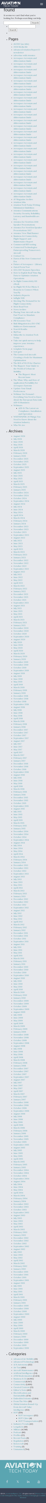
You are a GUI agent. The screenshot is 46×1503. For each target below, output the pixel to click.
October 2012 (19, 905)
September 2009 (21, 1009)
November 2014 (20, 834)
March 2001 (19, 1297)
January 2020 (19, 659)
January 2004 (19, 1201)
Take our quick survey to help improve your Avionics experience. (27, 343)
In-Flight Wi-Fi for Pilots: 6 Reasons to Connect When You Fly (26, 290)
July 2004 (17, 1184)
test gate (17, 351)
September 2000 (21, 1314)
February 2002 (20, 1266)
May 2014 (17, 851)
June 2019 (18, 679)
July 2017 (17, 744)
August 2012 (19, 910)
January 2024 (19, 523)
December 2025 (20, 458)
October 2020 (20, 633)
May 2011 (17, 952)
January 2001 (19, 1303)
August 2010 (19, 978)
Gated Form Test (21, 267)
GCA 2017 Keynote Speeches (26, 270)
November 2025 (20, 461)
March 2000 (19, 1331)
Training (17, 1446)
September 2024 (21, 501)
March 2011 (18, 958)
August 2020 (19, 639)
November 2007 (20, 1071)
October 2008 (20, 1040)
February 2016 (20, 792)
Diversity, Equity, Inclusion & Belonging (24, 1495)
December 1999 (20, 1339)
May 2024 (18, 512)
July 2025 (17, 473)
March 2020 (19, 653)
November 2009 (21, 1003)
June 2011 (17, 950)
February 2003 (20, 1232)
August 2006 (19, 1113)
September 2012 (21, 907)
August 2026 (19, 436)
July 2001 (17, 1286)
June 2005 (18, 1153)
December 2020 (20, 628)
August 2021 (19, 605)
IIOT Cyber (23, 1418)
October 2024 (20, 498)
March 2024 (19, 518)
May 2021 (17, 614)
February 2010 (20, 995)
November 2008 (21, 1037)
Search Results (20, 329)
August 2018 (19, 707)
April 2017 (18, 752)
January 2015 (19, 828)
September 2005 (21, 1145)
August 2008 (19, 1046)
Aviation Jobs (19, 202)
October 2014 (19, 837)
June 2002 (18, 1255)
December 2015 (20, 797)
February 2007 (20, 1096)
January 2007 (19, 1099)
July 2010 (17, 981)
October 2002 (20, 1243)
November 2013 (20, 868)
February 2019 (20, 690)
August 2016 (19, 775)
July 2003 (17, 1218)
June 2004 (18, 1187)
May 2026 (17, 444)
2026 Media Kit (20, 47)
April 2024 (18, 515)
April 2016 (18, 786)
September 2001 (21, 1280)
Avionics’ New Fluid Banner (26, 233)
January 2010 (19, 998)
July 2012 (17, 913)
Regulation (18, 1441)
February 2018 (20, 724)
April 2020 (18, 650)
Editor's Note (19, 1390)
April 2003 (18, 1226)
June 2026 (18, 442)
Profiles (17, 1435)
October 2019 (19, 667)
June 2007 (18, 1085)
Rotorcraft (18, 1443)
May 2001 (17, 1291)
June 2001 (18, 1288)
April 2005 (18, 1159)
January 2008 (19, 1065)
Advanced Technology (23, 1362)
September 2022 (21, 569)
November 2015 (20, 800)
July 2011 (17, 947)
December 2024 (20, 492)
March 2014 (19, 857)
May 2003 (18, 1223)
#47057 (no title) (21, 44)
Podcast (17, 1432)
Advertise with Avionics (24, 55)
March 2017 (18, 755)
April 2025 (18, 481)
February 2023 (20, 554)
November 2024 (21, 495)
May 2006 (18, 1122)
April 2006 (18, 1125)
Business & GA (20, 1378)
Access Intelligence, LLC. (14, 1493)
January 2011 (19, 964)
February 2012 (20, 927)
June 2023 (18, 543)
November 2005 (20, 1139)
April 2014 (18, 854)
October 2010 (19, 972)
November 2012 (20, 902)
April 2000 (18, 1328)
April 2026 (18, 447)
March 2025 (19, 484)
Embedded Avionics (22, 1398)
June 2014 (18, 848)
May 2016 (17, 783)
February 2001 (20, 1300)
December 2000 (21, 1305)
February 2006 (20, 1130)
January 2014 (19, 862)
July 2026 (17, 439)
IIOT (15, 1412)
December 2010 (20, 967)
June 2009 (18, 1017)
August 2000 (19, 1317)
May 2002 (18, 1257)
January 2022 (19, 591)
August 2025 (19, 470)
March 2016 (18, 789)
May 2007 (17, 1088)
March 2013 (18, 890)
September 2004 (21, 1178)
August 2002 (19, 1249)
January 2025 (19, 490)
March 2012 (18, 924)
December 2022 (20, 560)
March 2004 (19, 1195)
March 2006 (19, 1128)
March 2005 (19, 1161)
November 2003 (21, 1207)
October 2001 (19, 1277)
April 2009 (18, 1023)
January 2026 (19, 456)
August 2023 (19, 537)
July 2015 (17, 811)
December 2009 (21, 1001)
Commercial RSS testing (24, 244)
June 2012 (17, 916)
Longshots (18, 1427)
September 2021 (21, 602)
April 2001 (18, 1294)
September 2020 (21, 636)
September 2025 (21, 467)
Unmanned (18, 1449)
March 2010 (19, 992)
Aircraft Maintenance (23, 1370)
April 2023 (18, 549)
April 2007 (18, 1091)
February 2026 (20, 453)
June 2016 (17, 780)
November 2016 (20, 766)
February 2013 (20, 893)
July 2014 (17, 845)
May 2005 (17, 1156)
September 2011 (20, 941)
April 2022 (18, 583)
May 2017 (17, 749)
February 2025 (20, 487)
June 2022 (18, 577)
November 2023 (20, 529)
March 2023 (19, 552)
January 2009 (19, 1032)
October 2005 (19, 1142)
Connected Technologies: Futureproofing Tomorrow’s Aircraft (26, 250)
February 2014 (20, 859)
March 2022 (19, 586)
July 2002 (17, 1252)
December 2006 (20, 1102)
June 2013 (17, 882)
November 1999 (20, 1342)
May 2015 (17, 817)
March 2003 (19, 1229)
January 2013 (19, 896)
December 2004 (21, 1170)
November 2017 (20, 732)
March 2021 (18, 619)
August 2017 (19, 741)
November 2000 (21, 1308)
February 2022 (20, 588)
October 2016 (19, 769)
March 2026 (19, 450)
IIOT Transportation (28, 1421)
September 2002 (21, 1246)
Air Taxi (17, 1367)
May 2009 (18, 1020)
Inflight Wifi (19, 298)
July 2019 (17, 676)
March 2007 (19, 1094)
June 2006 (18, 1119)
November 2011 (20, 936)
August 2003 (19, 1215)
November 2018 (20, 698)
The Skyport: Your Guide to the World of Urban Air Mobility (26, 369)
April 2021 (18, 617)
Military (17, 1429)
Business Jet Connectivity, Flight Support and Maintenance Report (25, 239)
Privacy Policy (40, 1493)
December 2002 (20, 1238)
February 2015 (20, 825)
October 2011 (19, 938)
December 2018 (20, 696)
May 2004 (18, 1190)
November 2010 (20, 969)
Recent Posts (19, 1438)
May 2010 (17, 986)
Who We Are (19, 425)
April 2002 (18, 1260)
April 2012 (18, 921)
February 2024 (20, 521)
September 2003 (21, 1212)
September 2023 (21, 535)
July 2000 (17, 1319)
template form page (23, 349)
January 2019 (19, 693)
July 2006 (17, 1116)
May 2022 (17, 580)
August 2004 (19, 1181)
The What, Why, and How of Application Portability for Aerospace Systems (26, 383)
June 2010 (18, 984)
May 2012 (17, 919)
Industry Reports (21, 295)
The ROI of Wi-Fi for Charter (27, 363)
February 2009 (20, 1029)
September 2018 (21, 704)
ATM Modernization (23, 1376)
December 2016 (20, 763)
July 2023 (17, 540)
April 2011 (17, 955)
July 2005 (17, 1150)
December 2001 (20, 1272)
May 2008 (18, 1054)
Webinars (17, 405)
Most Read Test (20, 306)
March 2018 (18, 721)
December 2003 (20, 1204)
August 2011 (19, 944)
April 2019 (18, 684)
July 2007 (17, 1082)
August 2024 (19, 504)
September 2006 (21, 1111)
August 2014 (19, 842)
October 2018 (19, 701)
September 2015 (21, 806)
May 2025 (17, 478)
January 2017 (19, 761)
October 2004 (20, 1176)
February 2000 (20, 1334)
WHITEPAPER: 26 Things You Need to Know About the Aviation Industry (26, 419)
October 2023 (19, 532)
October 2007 (19, 1074)
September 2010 (21, 975)
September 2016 (21, 772)
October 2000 (20, 1311)
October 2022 (19, 566)
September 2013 (21, 873)
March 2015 (18, 823)
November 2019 (20, 665)
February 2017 (20, 758)
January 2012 (19, 930)
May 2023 (17, 546)
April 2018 (18, 718)
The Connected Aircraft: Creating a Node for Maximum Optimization (27, 357)
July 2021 (17, 608)
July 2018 (17, 710)
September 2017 (21, 738)
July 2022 (17, 574)
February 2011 (20, 961)
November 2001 (20, 1274)
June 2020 (18, 645)
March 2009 (19, 1026)
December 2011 (20, 933)
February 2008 (20, 1063)
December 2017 (20, 730)
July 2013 (17, 879)
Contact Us (18, 256)
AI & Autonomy (20, 1364)
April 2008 (18, 1057)
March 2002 (19, 1263)
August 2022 (19, 571)
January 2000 (19, 1336)
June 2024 (18, 509)
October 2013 (19, 871)
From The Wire (20, 1401)
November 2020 (21, 631)
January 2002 (19, 1269)
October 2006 (20, 1108)
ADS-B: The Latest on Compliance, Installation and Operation (29, 411)
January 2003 (19, 1235)
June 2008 (18, 1051)
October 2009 (20, 1006)
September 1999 (21, 1348)
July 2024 (17, 506)
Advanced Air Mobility (23, 1359)
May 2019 (17, 681)
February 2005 (20, 1164)
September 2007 (21, 1077)
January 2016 (19, 794)
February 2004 (20, 1198)
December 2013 (20, 865)
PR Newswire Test (22, 320)
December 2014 (20, 831)
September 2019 (21, 670)
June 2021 (17, 611)
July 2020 (17, 642)
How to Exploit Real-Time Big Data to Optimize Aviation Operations (27, 276)
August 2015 (19, 808)
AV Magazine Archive (23, 199)
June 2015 (17, 814)
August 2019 (19, 673)
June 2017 (17, 746)
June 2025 (18, 475)
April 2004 (18, 1192)
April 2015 (18, 820)
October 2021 (19, 600)
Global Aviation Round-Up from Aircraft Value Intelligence (25, 1407)
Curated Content (21, 1387)
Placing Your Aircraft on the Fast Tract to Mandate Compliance (26, 315)
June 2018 (17, 713)
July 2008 (17, 1048)
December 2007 (20, 1068)
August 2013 (19, 876)
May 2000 (18, 1325)
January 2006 (19, 1133)
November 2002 (21, 1240)
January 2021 (19, 625)
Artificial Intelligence (23, 1373)
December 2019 (20, 662)
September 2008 (21, 1043)
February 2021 (20, 622)
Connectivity (19, 1384)
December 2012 (20, 899)
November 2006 (21, 1105)
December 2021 (20, 594)
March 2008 (19, 1060)
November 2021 (20, 597)
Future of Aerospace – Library (27, 264)
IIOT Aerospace (25, 1415)
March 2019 (19, 687)
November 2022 (20, 563)
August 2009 (19, 1012)
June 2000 (18, 1322)
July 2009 (17, 1015)
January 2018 (19, 727)
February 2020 (20, 656)
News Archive (19, 309)
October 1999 (19, 1345)
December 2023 (20, 526)
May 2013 (17, 885)
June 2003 (18, 1221)
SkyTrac (17, 332)
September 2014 (21, 840)
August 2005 (19, 1147)
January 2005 (19, 1167)
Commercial (19, 1381)
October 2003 (20, 1209)
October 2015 (19, 803)
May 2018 (17, 715)
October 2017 (19, 735)
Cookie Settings (5, 1495)
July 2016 (17, 777)
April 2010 (18, 989)
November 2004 (21, 1173)
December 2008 (20, 1034)
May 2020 (18, 648)
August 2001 (19, 1283)
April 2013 (18, 888)
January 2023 (19, 557)
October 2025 (19, 464)
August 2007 (19, 1079)
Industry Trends (21, 1424)
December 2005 (20, 1136)
